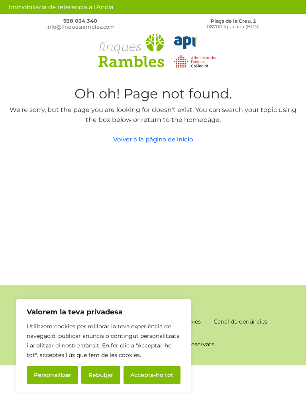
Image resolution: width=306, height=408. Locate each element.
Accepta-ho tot (151, 375)
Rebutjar (100, 375)
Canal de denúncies (240, 321)
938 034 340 (80, 21)
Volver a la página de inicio (153, 139)
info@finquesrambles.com (80, 27)
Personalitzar (52, 375)
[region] (103, 345)
